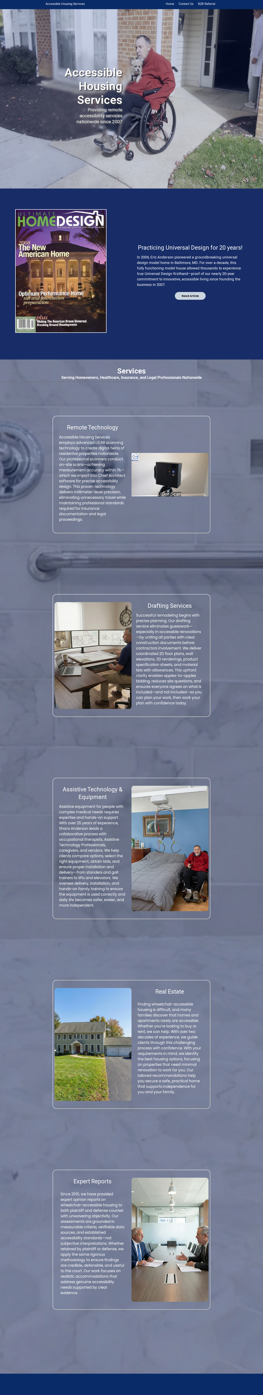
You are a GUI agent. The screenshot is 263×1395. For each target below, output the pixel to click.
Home (170, 4)
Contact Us (186, 4)
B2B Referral (206, 4)
